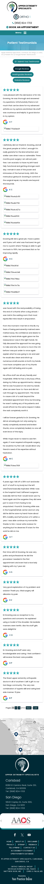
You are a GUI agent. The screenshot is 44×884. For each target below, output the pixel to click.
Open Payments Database (22, 854)
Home (9, 841)
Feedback (33, 845)
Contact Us (29, 848)
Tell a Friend (14, 848)
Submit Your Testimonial (28, 61)
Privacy (10, 845)
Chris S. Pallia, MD (35, 871)
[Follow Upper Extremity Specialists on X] (22, 834)
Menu (18, 32)
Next (29, 708)
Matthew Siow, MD (12, 871)
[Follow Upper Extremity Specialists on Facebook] (15, 834)
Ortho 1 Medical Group (22, 866)
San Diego (13, 797)
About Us (19, 841)
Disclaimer (32, 841)
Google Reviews (22, 69)
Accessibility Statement (22, 851)
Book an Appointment (24, 27)
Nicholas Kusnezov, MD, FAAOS (22, 869)
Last (35, 708)
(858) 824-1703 (23, 23)
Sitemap (21, 845)
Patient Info (9, 55)
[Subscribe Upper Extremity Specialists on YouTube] (29, 834)
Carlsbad (13, 780)
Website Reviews (22, 80)
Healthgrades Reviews (22, 74)
